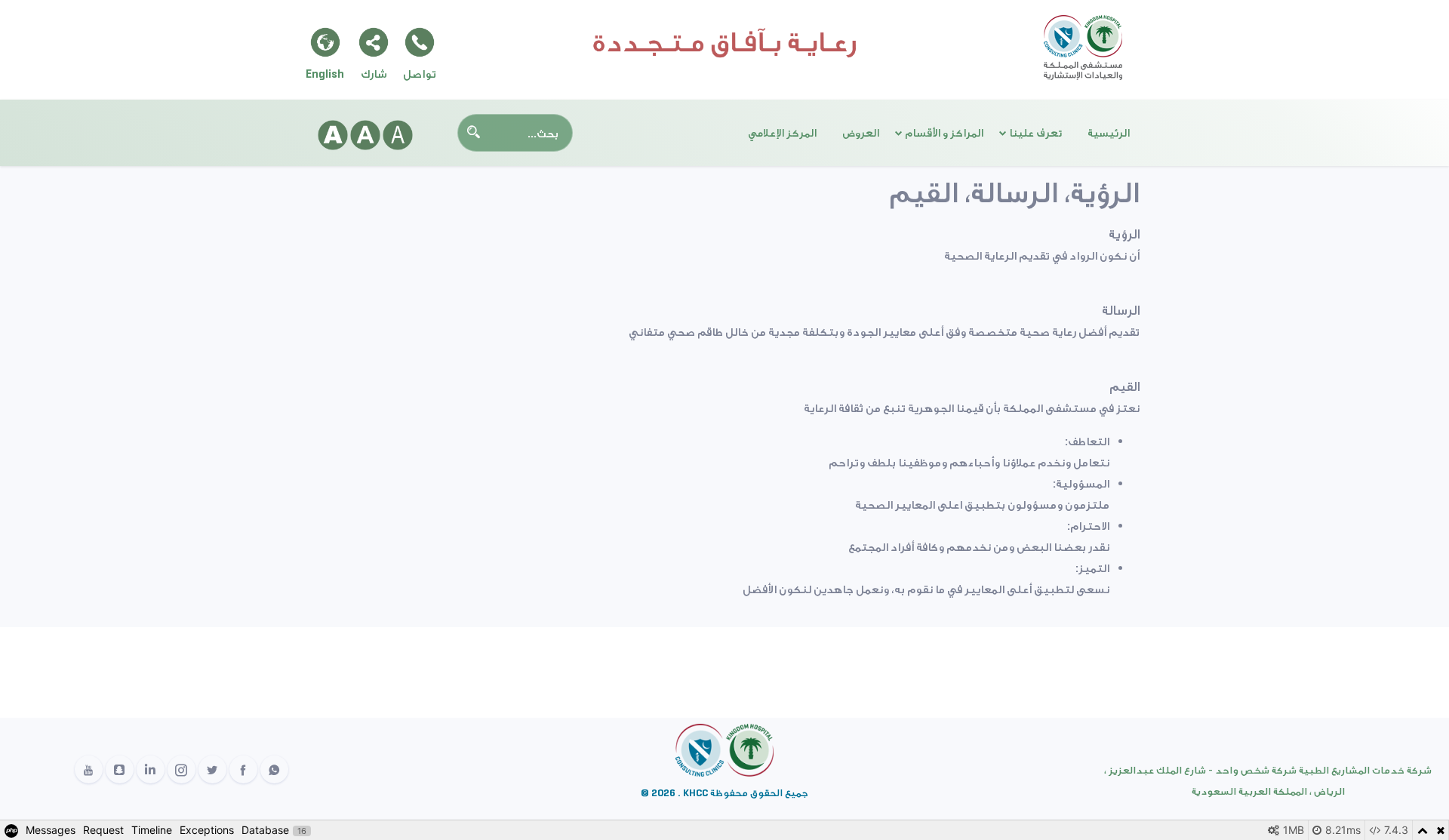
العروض (860, 133)
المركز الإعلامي (782, 133)
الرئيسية (1109, 133)
